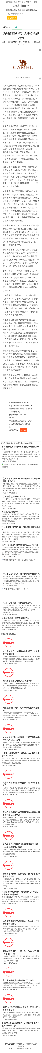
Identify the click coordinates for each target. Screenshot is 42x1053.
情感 (23, 2)
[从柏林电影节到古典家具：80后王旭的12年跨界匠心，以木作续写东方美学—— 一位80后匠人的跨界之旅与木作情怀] (8, 728)
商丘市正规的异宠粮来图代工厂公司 (18, 980)
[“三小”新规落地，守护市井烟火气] (15, 589)
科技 (23, 9)
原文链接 (23, 430)
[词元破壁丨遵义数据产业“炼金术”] (8, 672)
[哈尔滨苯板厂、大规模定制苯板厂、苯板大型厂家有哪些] (8, 642)
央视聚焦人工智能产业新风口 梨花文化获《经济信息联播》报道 (20, 845)
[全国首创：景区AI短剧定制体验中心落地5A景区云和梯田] (8, 865)
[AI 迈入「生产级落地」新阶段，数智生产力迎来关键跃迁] (8, 998)
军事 (19, 9)
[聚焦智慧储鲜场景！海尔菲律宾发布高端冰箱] (8, 699)
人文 (27, 2)
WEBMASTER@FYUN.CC (26, 1048)
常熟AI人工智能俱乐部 (27, 1045)
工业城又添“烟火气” (10, 511)
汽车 (31, 2)
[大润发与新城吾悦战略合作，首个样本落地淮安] (8, 774)
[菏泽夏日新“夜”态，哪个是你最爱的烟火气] (18, 560)
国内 (8, 2)
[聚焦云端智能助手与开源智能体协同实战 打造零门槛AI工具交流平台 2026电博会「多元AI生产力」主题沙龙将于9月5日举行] (8, 803)
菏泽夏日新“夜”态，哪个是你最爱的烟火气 (21, 573)
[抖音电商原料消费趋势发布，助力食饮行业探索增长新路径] (8, 912)
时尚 (19, 2)
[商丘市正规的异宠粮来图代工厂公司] (8, 972)
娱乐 (12, 9)
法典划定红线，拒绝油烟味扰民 (15, 618)
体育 (8, 9)
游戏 (27, 9)
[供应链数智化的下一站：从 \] (8, 942)
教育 (31, 9)
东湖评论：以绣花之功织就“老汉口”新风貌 (20, 544)
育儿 (35, 9)
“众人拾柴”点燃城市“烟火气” (14, 496)
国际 (12, 2)
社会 (15, 2)
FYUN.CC (19, 1044)
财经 (15, 9)
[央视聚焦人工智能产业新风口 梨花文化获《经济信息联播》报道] (8, 835)
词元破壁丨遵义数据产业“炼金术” (17, 680)
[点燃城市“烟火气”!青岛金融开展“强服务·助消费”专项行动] (21, 465)
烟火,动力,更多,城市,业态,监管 (17, 443)
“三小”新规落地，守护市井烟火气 (17, 602)
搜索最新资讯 (12, 18)
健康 (35, 2)
